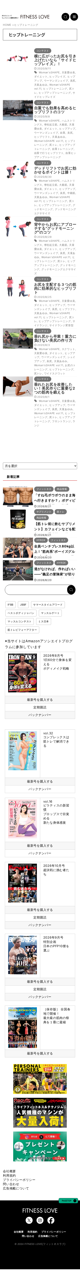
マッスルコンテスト (20, 621)
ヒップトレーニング (55, 88)
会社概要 (9, 1171)
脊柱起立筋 (50, 124)
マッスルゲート (50, 613)
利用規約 (9, 1175)
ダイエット (41, 76)
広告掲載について (16, 1188)
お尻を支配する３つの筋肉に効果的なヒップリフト (55, 288)
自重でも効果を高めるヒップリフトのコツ (55, 110)
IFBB (10, 604)
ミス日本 (43, 621)
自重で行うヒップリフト (49, 153)
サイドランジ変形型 (61, 325)
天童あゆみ (41, 84)
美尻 (73, 80)
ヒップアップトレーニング (55, 92)
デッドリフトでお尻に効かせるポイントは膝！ (55, 170)
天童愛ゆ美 (68, 72)
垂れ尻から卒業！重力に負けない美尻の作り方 (55, 338)
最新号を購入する (40, 700)
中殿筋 (71, 193)
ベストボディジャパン (21, 613)
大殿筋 (63, 124)
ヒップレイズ (57, 76)
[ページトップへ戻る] (68, 1201)
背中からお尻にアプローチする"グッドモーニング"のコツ (55, 228)
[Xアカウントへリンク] (29, 1222)
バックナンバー (40, 715)
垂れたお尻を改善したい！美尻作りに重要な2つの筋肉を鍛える (54, 388)
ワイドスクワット (54, 373)
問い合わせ (11, 1184)
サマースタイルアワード (48, 604)
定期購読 (39, 707)
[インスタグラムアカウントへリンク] (40, 1222)
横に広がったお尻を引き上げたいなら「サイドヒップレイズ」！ (55, 60)
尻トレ (53, 144)
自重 (62, 132)
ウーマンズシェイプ (56, 80)
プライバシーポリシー (19, 1180)
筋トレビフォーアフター (22, 629)
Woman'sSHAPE (49, 72)
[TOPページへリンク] (25, 17)
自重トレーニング (62, 148)
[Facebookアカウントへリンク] (50, 1222)
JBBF (23, 604)
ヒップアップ (67, 128)
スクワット (68, 349)
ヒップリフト (42, 136)
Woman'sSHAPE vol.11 (48, 140)
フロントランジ (61, 421)
